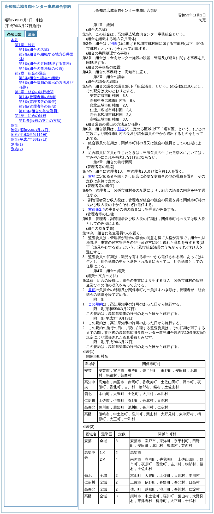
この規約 (95, 304)
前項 (92, 176)
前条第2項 (96, 209)
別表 (113, 43)
